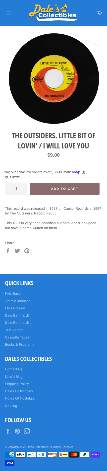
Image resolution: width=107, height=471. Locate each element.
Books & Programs (19, 344)
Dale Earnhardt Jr (19, 323)
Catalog (11, 406)
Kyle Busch (13, 293)
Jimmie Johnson (18, 301)
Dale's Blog (14, 377)
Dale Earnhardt (17, 315)
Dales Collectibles (19, 391)
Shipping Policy (17, 384)
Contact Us (13, 369)
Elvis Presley (15, 308)
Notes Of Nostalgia (20, 398)
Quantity (12, 177)
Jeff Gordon (14, 330)
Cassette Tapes (17, 337)
